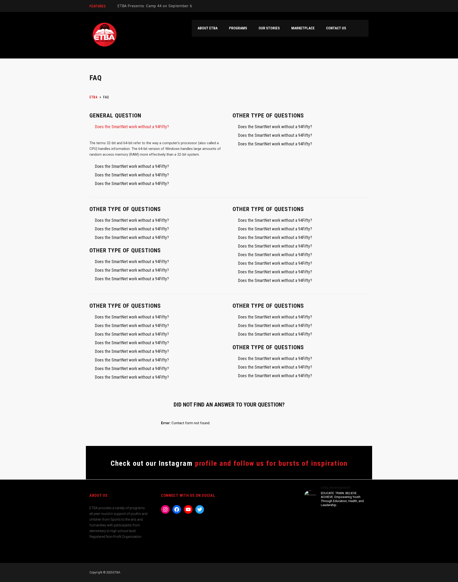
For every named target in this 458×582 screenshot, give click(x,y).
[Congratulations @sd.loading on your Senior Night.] (353, 541)
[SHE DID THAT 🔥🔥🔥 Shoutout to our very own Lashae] (353, 521)
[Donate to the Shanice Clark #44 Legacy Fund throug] (319, 521)
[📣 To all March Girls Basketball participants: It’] (319, 541)
